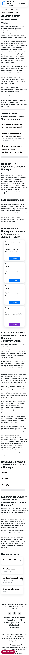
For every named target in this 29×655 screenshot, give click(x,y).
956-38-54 (14, 627)
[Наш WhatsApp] (14, 613)
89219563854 (14, 625)
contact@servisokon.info (14, 622)
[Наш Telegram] (19, 613)
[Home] (4, 3)
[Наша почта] (9, 613)
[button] (14, 125)
